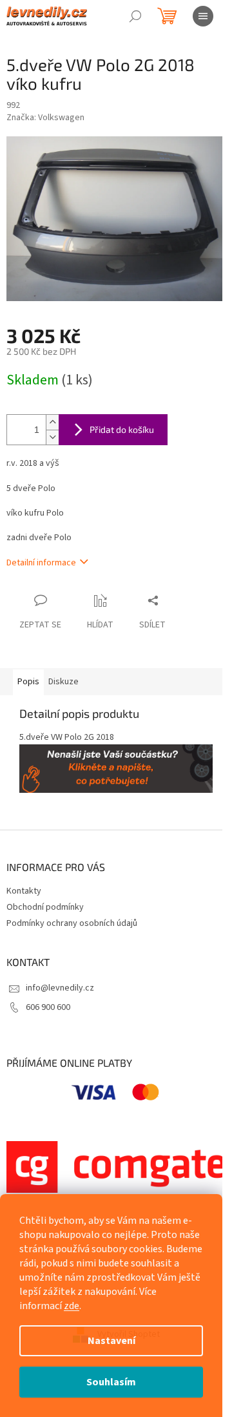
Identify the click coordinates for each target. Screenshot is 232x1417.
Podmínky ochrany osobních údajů (71, 923)
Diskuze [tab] (63, 681)
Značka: (45, 117)
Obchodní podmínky (45, 907)
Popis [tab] (28, 681)
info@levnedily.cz (60, 987)
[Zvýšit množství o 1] (52, 422)
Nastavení (111, 1341)
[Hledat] (135, 16)
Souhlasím (111, 1382)
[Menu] (203, 16)
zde (71, 1306)
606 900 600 (48, 1007)
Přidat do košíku (122, 429)
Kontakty (23, 891)
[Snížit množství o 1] (52, 437)
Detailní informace (41, 562)
